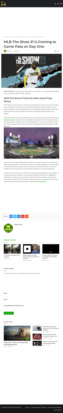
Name (6, 293)
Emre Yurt (9, 51)
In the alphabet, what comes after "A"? (14, 305)
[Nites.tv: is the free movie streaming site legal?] (37, 343)
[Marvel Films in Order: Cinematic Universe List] (37, 337)
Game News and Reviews (54, 407)
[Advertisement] (31, 20)
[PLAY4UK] (5, 3)
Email (6, 299)
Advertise (27, 407)
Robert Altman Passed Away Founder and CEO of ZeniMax (31, 256)
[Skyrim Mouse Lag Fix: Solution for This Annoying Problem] (37, 328)
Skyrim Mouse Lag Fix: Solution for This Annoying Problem (51, 328)
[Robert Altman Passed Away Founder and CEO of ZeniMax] (31, 249)
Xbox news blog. (41, 181)
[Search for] (58, 4)
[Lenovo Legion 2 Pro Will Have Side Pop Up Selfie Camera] (50, 249)
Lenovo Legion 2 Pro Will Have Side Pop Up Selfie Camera (49, 256)
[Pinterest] (22, 216)
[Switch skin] (55, 4)
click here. (48, 179)
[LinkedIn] (19, 216)
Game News (12, 37)
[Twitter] (15, 216)
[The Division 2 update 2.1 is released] (12, 249)
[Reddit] (26, 216)
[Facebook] (11, 216)
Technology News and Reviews (39, 407)
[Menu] (61, 4)
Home (6, 37)
